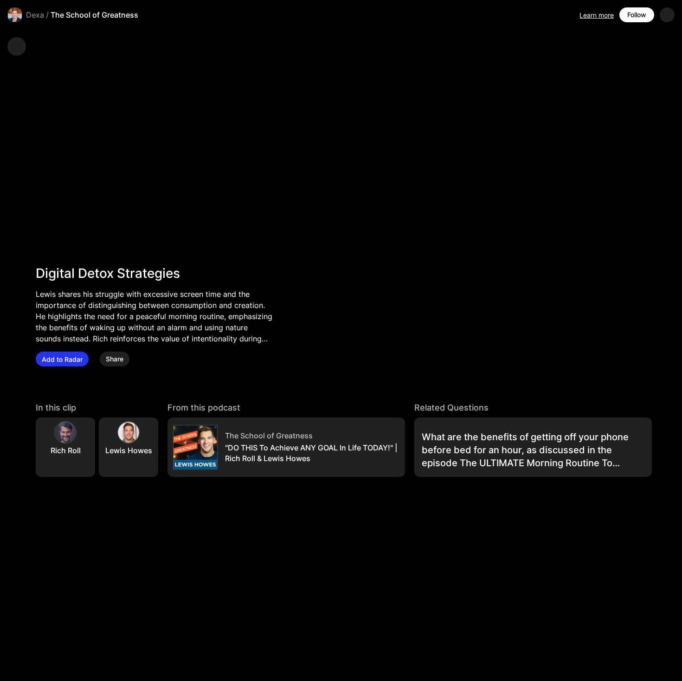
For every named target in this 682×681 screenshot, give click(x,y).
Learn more (596, 15)
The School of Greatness (94, 14)
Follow (636, 15)
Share (114, 359)
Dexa (35, 14)
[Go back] (16, 46)
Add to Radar (62, 359)
